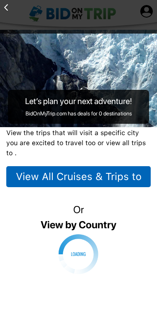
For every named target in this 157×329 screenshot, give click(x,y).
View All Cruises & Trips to (79, 176)
